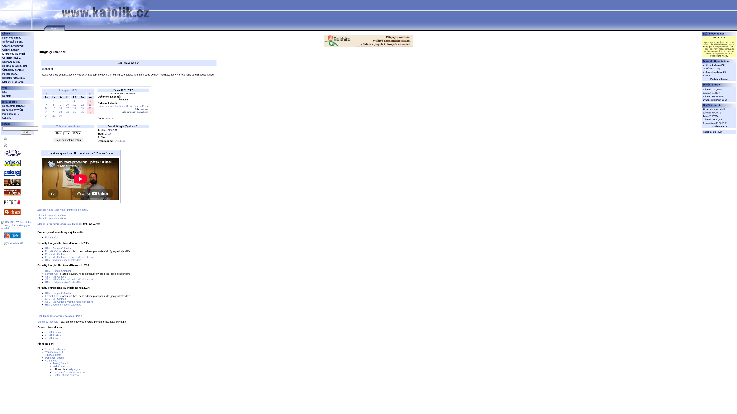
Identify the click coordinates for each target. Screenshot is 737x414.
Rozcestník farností (13, 105)
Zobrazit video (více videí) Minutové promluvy (62, 209)
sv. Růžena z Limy (711, 68)
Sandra (706, 75)
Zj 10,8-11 (112, 130)
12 (82, 104)
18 (74, 108)
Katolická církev (11, 37)
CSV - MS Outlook (55, 254)
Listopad (64, 90)
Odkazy (6, 118)
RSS (4, 91)
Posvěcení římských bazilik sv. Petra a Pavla (123, 106)
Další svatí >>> (142, 109)
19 (82, 108)
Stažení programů (13, 81)
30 (60, 115)
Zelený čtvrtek (61, 363)
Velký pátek (59, 366)
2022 (74, 90)
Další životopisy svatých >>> (135, 112)
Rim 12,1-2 (717, 119)
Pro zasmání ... (11, 114)
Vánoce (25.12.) (54, 352)
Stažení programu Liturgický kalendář (59, 224)
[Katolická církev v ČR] (5, 139)
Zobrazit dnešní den (68, 126)
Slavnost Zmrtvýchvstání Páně (70, 372)
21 (46, 112)
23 (60, 112)
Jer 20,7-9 (716, 113)
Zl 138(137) (714, 93)
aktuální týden (53, 332)
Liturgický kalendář (47, 321)
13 (90, 104)
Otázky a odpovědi (13, 45)
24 (67, 112)
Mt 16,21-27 (721, 123)
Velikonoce (51, 360)
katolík (55, 28)
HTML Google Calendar (58, 248)
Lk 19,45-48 (47, 69)
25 (74, 112)
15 (53, 108)
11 (74, 104)
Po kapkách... (10, 73)
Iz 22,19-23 (717, 89)
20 (90, 108)
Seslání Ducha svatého (66, 375)
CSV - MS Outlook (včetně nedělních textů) (69, 257)
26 (82, 112)
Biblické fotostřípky (13, 77)
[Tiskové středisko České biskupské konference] (5, 145)
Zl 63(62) (713, 116)
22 (53, 112)
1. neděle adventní (55, 349)
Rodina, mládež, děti (14, 65)
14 (46, 108)
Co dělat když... (11, 57)
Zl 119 (108, 134)
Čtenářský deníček (13, 69)
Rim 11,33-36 (718, 96)
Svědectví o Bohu (12, 41)
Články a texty (10, 49)
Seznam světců (11, 61)
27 (90, 112)
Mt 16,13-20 (719, 37)
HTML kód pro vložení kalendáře (63, 260)
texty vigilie (74, 369)
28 (46, 115)
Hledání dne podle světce (51, 218)
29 (53, 115)
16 (60, 108)
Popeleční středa (54, 357)
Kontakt (6, 95)
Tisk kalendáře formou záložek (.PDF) (59, 316)
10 (67, 104)
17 (67, 108)
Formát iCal (51, 237)
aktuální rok (51, 338)
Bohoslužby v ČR (12, 109)
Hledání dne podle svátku (51, 215)
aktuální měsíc (53, 335)
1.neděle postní (53, 354)
